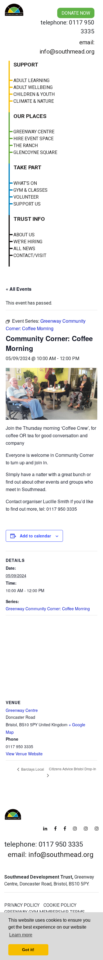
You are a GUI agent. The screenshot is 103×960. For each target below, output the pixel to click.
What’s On (25, 183)
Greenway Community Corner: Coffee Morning (48, 608)
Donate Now (76, 13)
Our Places (29, 116)
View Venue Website (24, 753)
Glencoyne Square (35, 152)
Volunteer (26, 197)
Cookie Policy (59, 905)
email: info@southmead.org (66, 47)
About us (24, 234)
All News (24, 248)
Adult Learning (31, 80)
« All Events (18, 289)
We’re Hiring (27, 241)
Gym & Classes (30, 190)
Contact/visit (29, 255)
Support (25, 64)
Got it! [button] (28, 949)
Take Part (27, 167)
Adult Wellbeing (33, 87)
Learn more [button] (20, 934)
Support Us (27, 204)
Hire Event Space (33, 138)
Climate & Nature (33, 101)
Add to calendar (35, 536)
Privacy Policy (21, 905)
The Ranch (25, 145)
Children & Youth (34, 94)
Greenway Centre (33, 131)
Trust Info (29, 219)
